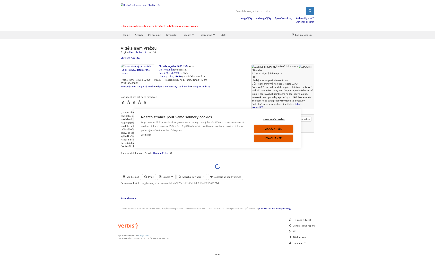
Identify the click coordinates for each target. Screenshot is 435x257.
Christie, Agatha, (130, 57)
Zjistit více (146, 134)
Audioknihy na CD (304, 18)
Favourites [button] (171, 34)
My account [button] (154, 34)
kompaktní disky (201, 86)
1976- (177, 72)
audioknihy (185, 86)
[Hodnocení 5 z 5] (144, 102)
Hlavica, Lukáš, (166, 76)
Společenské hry (283, 18)
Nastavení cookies (274, 119)
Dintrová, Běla (166, 69)
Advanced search (305, 21)
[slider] (134, 102)
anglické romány (146, 86)
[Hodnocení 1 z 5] (123, 102)
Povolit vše (273, 138)
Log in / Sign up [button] (303, 34)
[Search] (310, 11)
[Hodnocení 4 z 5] (139, 102)
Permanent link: (129, 182)
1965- (178, 76)
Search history (128, 198)
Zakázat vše (273, 129)
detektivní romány (167, 86)
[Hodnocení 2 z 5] (128, 102)
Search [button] (139, 34)
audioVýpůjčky (263, 18)
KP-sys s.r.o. (143, 235)
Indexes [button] (187, 34)
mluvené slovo (128, 86)
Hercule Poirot (137, 52)
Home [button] (126, 34)
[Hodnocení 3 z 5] (134, 102)
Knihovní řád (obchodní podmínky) (275, 208)
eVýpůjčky (246, 18)
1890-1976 (182, 66)
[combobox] (270, 11)
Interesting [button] (206, 34)
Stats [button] (223, 34)
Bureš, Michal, (166, 72)
